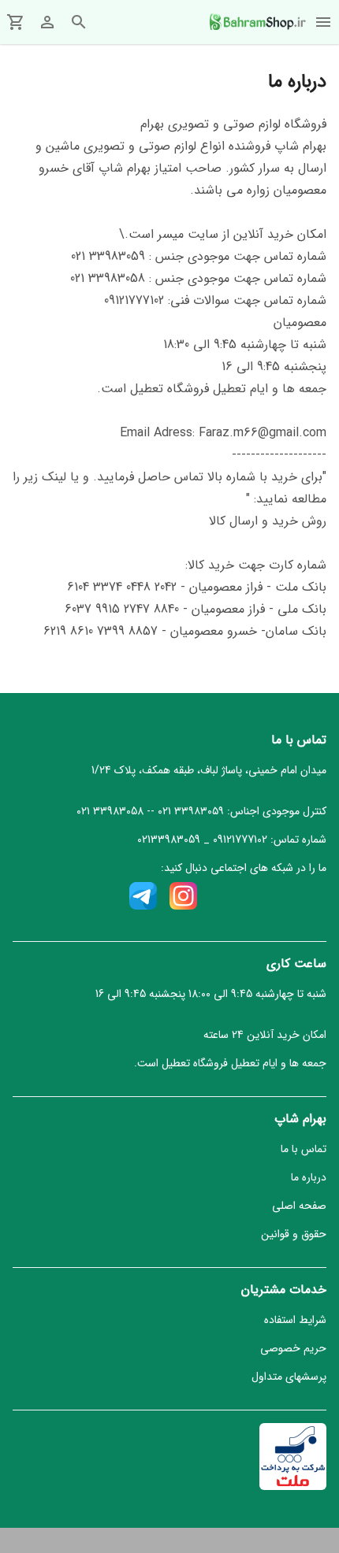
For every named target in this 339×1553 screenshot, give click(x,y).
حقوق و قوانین (293, 1234)
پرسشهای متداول (288, 1376)
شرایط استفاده (295, 1320)
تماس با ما (303, 1149)
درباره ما (308, 1177)
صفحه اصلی (299, 1206)
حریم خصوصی (293, 1348)
